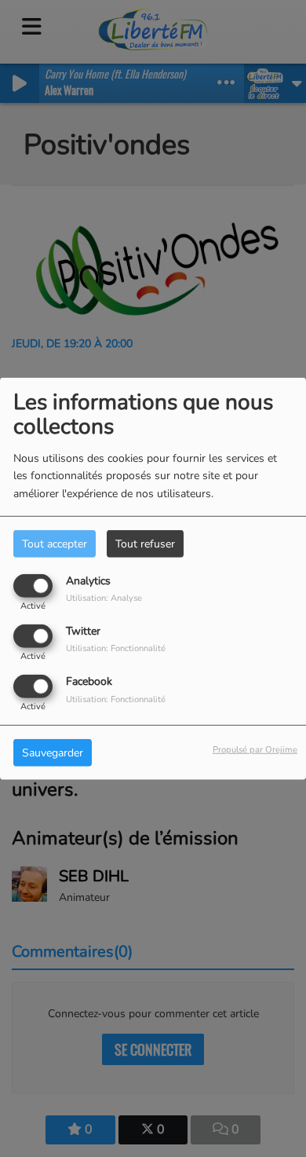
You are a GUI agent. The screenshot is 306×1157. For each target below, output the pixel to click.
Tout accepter (54, 543)
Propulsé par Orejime (255, 750)
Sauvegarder (52, 752)
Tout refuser (145, 543)
